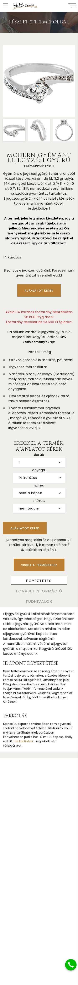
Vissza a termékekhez (39, 565)
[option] (39, 81)
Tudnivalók (39, 601)
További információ (39, 591)
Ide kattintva (23, 741)
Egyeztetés (39, 580)
